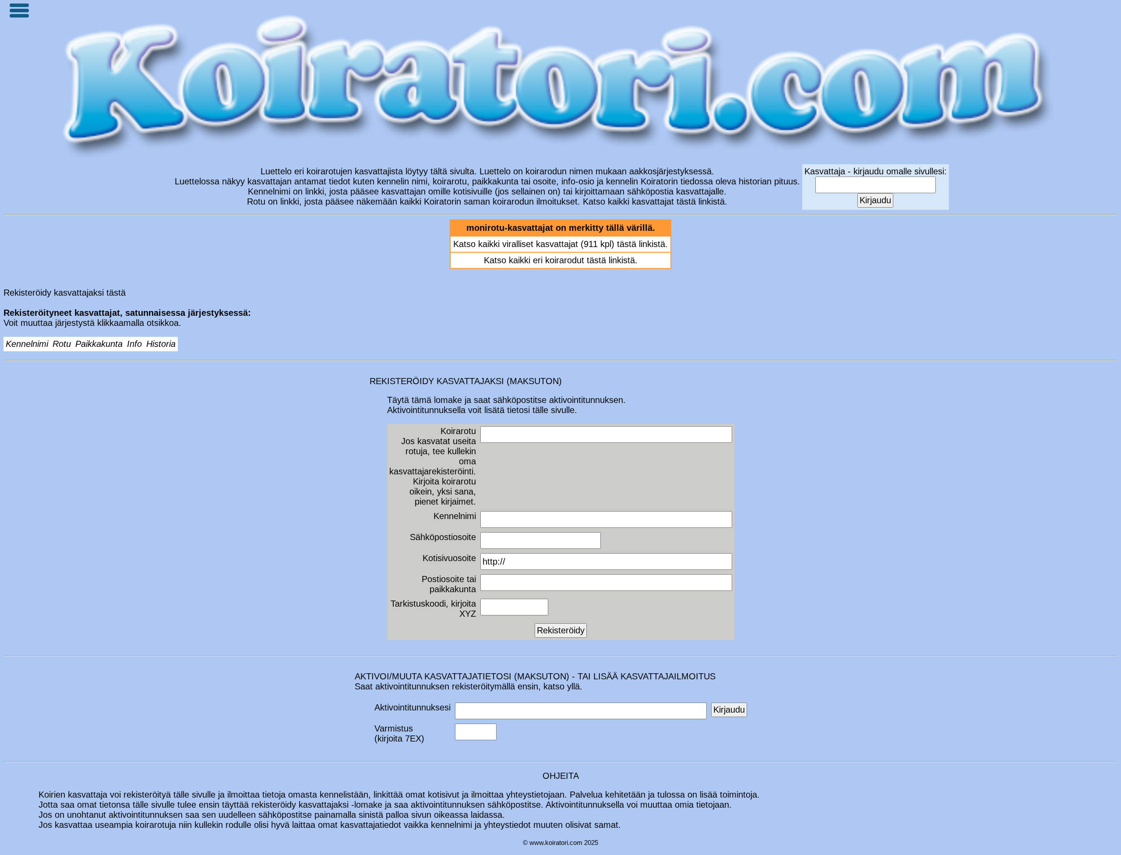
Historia (161, 344)
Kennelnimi (27, 344)
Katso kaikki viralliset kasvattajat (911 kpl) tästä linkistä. (560, 244)
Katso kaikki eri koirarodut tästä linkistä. (561, 260)
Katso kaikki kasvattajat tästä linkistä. (655, 201)
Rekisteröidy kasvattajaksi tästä (65, 292)
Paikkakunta (99, 344)
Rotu (62, 344)
